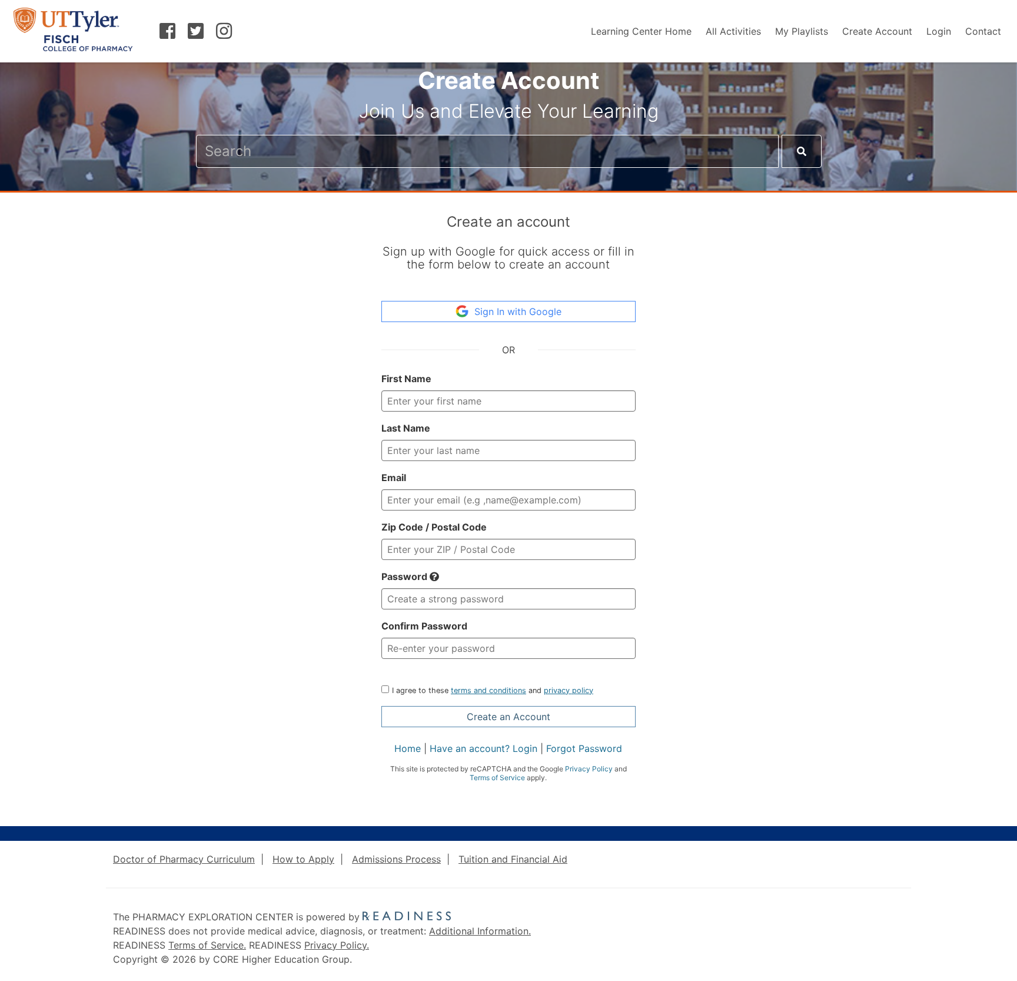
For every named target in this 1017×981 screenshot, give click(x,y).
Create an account (508, 221)
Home (407, 748)
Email (393, 477)
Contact (983, 31)
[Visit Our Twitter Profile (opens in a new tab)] (196, 33)
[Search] (802, 151)
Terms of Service (497, 777)
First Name (406, 379)
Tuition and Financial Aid (512, 859)
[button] (434, 576)
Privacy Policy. (336, 945)
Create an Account (508, 717)
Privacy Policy (589, 768)
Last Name (405, 428)
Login (938, 31)
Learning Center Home (641, 31)
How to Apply (303, 859)
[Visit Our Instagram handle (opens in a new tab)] (224, 33)
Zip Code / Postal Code (434, 527)
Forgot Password (584, 748)
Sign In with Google (517, 311)
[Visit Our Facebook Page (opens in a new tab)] (167, 33)
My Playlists (801, 31)
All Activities (733, 31)
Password (405, 576)
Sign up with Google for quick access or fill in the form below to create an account (508, 258)
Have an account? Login (483, 748)
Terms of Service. (207, 945)
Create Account (877, 31)
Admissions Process (396, 859)
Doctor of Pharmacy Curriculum (184, 859)
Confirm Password (424, 626)
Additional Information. (480, 931)
